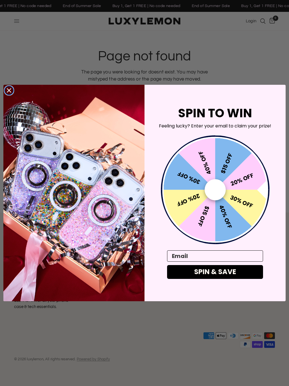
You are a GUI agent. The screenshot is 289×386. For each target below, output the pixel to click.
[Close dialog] (9, 90)
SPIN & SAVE (215, 271)
